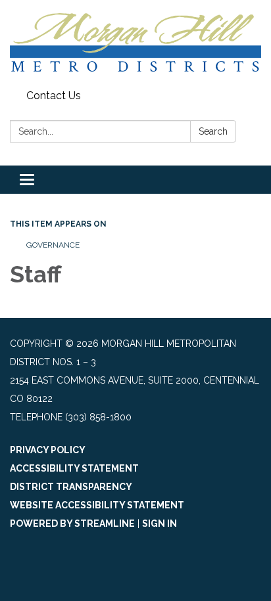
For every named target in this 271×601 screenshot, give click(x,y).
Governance (53, 245)
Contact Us (53, 95)
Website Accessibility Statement (97, 505)
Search (213, 131)
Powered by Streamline (72, 523)
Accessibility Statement (74, 468)
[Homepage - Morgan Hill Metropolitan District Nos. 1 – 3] (135, 42)
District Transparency (71, 486)
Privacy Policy (48, 450)
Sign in (159, 523)
